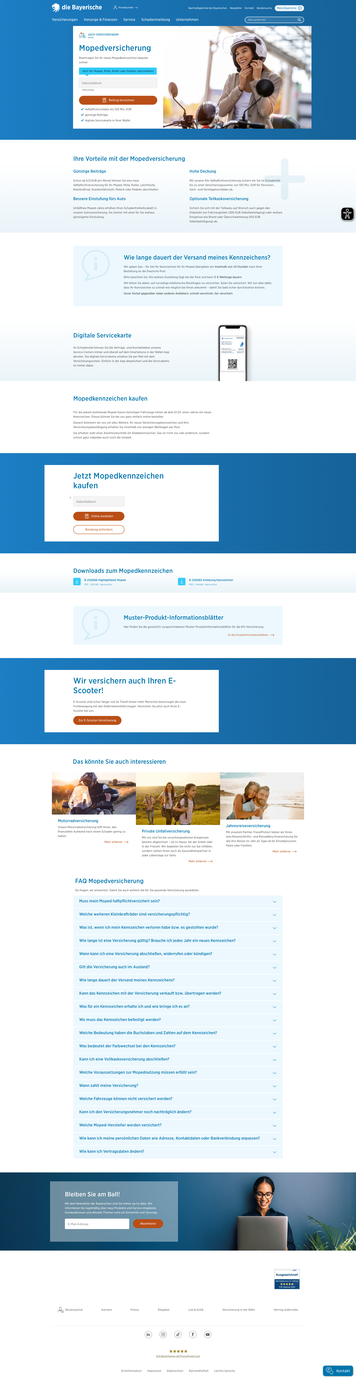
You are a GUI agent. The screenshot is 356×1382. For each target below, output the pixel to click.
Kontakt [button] (249, 8)
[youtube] (207, 1334)
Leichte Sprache (224, 1371)
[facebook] (193, 1334)
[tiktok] (178, 1334)
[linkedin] (148, 1334)
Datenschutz (175, 1371)
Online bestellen (102, 516)
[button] (125, 7)
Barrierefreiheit (199, 1371)
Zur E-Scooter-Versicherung (97, 720)
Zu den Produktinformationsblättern (248, 635)
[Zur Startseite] (77, 8)
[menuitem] (207, 8)
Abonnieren (148, 1223)
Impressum (154, 1371)
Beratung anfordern (99, 529)
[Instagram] (163, 1334)
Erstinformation (131, 1371)
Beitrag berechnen (121, 100)
